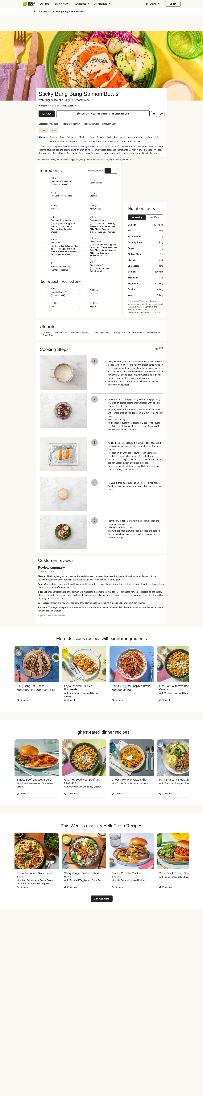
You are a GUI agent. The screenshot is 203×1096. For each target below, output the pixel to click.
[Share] (161, 114)
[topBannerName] (101, 23)
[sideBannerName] (145, 181)
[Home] (34, 12)
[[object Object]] (154, 114)
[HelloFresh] (29, 4)
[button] (153, 4)
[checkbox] (40, 106)
